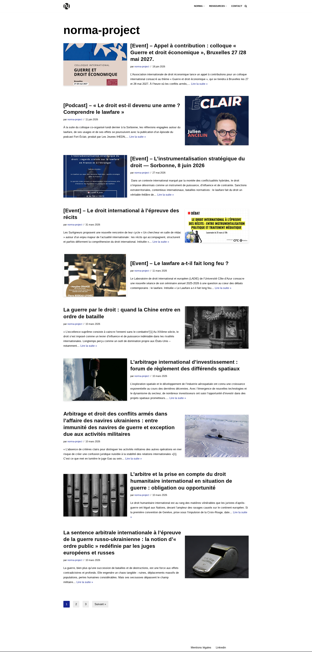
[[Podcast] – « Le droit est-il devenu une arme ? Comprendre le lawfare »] (217, 120)
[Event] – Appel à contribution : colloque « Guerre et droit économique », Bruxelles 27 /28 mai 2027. (188, 52)
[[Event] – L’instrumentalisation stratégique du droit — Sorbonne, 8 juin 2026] (95, 176)
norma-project (141, 66)
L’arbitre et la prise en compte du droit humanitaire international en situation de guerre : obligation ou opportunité (181, 481)
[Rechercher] (246, 6)
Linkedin (221, 647)
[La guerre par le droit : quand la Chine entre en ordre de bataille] (217, 327)
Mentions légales (201, 647)
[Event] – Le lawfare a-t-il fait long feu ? (179, 263)
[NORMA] (67, 6)
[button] (204, 6)
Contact (236, 6)
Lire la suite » (199, 83)
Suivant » (100, 604)
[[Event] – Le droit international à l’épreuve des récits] (217, 225)
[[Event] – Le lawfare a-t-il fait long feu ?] (95, 275)
